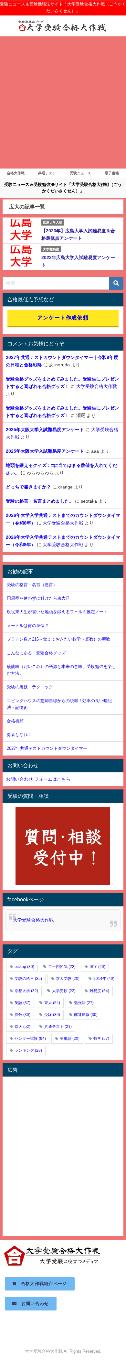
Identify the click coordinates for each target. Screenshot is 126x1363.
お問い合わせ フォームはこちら (38, 779)
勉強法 (84, 1003)
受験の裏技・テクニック (30, 687)
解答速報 (86, 1015)
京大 (22, 1027)
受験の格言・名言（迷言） (32, 585)
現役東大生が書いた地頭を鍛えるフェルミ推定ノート (57, 612)
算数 (22, 1015)
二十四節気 (62, 967)
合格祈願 (15, 721)
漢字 (97, 967)
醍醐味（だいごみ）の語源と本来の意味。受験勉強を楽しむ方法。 (61, 669)
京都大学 (26, 991)
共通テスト (47, 173)
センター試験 (30, 1038)
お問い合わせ (33, 1303)
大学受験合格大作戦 (96, 386)
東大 (52, 1003)
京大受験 (67, 979)
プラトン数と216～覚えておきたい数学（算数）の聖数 (58, 639)
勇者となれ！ (19, 734)
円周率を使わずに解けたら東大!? (38, 598)
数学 (101, 1038)
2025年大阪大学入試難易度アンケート (45, 429)
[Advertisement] (63, 102)
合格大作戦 (16, 173)
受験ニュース (80, 173)
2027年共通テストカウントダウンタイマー (47, 748)
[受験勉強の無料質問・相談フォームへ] (63, 846)
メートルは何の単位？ (28, 626)
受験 (52, 1015)
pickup (24, 967)
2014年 (103, 979)
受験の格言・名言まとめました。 (40, 501)
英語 (22, 1003)
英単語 (69, 1038)
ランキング (28, 1050)
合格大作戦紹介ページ (42, 1283)
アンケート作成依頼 (63, 317)
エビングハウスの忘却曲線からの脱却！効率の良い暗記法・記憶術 (59, 704)
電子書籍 (112, 173)
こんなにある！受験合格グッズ (36, 653)
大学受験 (64, 991)
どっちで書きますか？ (28, 487)
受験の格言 (28, 979)
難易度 (99, 991)
